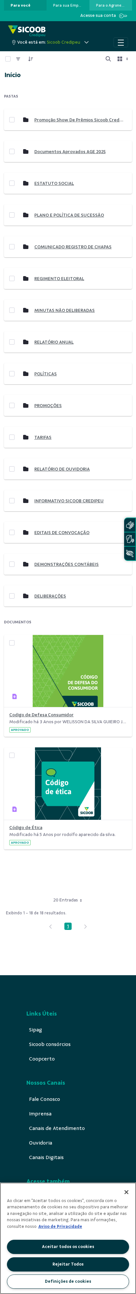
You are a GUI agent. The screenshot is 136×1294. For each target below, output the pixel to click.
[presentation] (25, 5)
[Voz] (129, 539)
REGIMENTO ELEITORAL (59, 278)
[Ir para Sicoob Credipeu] (27, 31)
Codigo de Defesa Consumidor (41, 714)
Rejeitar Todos (68, 1264)
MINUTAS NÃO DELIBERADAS (64, 310)
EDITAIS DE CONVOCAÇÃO (61, 532)
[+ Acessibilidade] (129, 553)
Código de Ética (25, 827)
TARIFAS (42, 437)
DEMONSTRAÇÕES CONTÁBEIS (66, 564)
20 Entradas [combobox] (65, 899)
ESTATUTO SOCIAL (54, 183)
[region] (68, 1238)
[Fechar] (126, 1192)
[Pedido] (30, 59)
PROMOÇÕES (48, 405)
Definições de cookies (68, 1281)
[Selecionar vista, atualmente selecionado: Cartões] (123, 59)
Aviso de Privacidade (60, 1226)
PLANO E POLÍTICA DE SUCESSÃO (69, 215)
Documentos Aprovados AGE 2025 (70, 151)
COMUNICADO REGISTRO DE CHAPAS (73, 246)
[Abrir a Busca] (108, 59)
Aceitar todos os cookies (68, 1246)
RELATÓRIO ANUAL (54, 342)
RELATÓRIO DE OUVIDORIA (62, 469)
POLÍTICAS (45, 373)
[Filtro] (18, 59)
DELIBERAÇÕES (50, 596)
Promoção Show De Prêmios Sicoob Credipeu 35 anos (78, 119)
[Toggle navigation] (121, 42)
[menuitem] (20, 5)
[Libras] (129, 525)
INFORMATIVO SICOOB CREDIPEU (69, 500)
